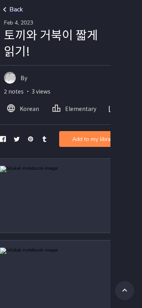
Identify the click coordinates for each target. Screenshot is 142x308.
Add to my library (93, 139)
